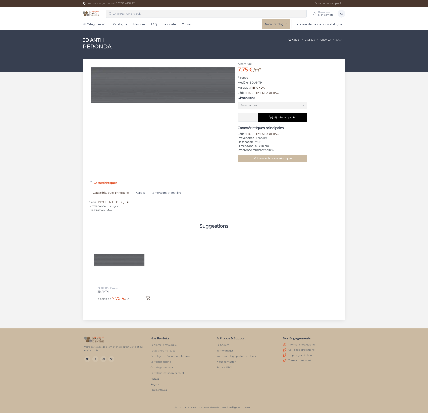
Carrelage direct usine (301, 349)
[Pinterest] (111, 359)
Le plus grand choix (300, 355)
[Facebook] (95, 359)
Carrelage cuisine (160, 361)
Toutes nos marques (162, 350)
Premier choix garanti (301, 344)
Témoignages (225, 350)
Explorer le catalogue (163, 344)
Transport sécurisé (299, 360)
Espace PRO (224, 367)
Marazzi (154, 378)
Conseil (186, 24)
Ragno (154, 384)
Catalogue (120, 24)
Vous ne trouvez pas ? (328, 3)
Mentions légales (231, 407)
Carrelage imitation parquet (167, 373)
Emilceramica (158, 389)
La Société (223, 344)
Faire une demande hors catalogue (318, 24)
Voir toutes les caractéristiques (273, 158)
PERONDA (257, 87)
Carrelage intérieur (161, 367)
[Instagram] (103, 359)
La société (169, 24)
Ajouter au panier (285, 117)
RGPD (248, 407)
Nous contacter (226, 361)
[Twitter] (87, 359)
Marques (139, 24)
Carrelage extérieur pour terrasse (170, 356)
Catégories (94, 24)
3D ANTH (103, 291)
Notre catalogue (276, 24)
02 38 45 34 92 (126, 3)
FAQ (154, 24)
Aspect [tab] (140, 192)
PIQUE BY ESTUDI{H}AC (262, 92)
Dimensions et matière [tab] (167, 192)
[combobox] (206, 14)
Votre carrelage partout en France (237, 356)
